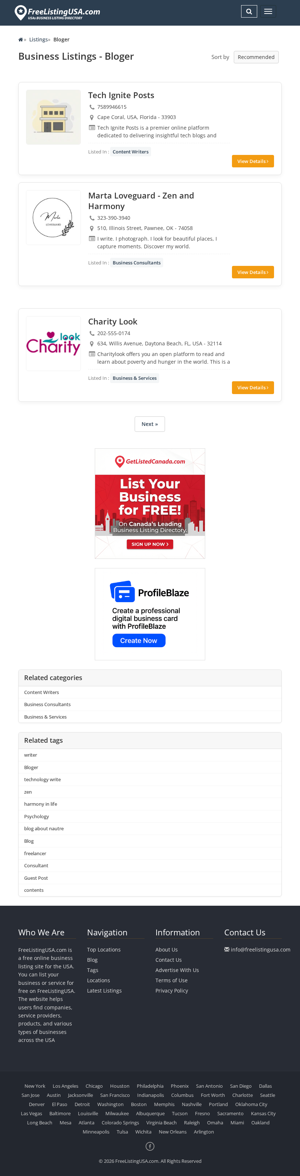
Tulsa (122, 1131)
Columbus (182, 1095)
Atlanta (86, 1122)
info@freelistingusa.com (260, 949)
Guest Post (36, 878)
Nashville (192, 1104)
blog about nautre (44, 828)
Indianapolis (150, 1095)
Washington (110, 1104)
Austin (54, 1095)
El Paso (59, 1104)
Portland (218, 1104)
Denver (37, 1104)
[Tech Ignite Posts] (53, 117)
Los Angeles (65, 1086)
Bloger (31, 767)
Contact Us (168, 959)
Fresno (202, 1113)
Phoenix (180, 1086)
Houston (120, 1086)
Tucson (180, 1113)
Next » (150, 423)
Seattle (267, 1095)
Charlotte (242, 1095)
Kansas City (263, 1113)
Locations (98, 980)
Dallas (265, 1086)
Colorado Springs (120, 1122)
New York (35, 1086)
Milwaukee (117, 1113)
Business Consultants (137, 262)
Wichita (143, 1131)
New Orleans (173, 1131)
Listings (38, 39)
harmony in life (40, 804)
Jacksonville (80, 1095)
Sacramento (230, 1113)
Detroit (82, 1104)
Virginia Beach (161, 1122)
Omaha (215, 1122)
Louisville (88, 1113)
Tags (92, 970)
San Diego (241, 1086)
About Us (166, 949)
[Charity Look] (53, 343)
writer (30, 755)
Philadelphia (150, 1086)
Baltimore (60, 1113)
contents (34, 890)
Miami (237, 1122)
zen (28, 792)
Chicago (94, 1086)
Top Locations (104, 949)
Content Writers (131, 151)
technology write (42, 779)
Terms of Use (171, 980)
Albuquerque (150, 1113)
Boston (139, 1104)
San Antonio (209, 1086)
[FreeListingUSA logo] (56, 12)
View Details (252, 161)
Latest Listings (104, 990)
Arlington (204, 1131)
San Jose (31, 1095)
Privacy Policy (171, 990)
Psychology (36, 816)
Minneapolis (96, 1131)
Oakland (260, 1122)
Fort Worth (213, 1095)
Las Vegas (31, 1113)
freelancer (35, 853)
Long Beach (39, 1122)
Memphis (164, 1104)
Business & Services (135, 378)
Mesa (65, 1122)
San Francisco (115, 1095)
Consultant (36, 865)
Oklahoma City (251, 1104)
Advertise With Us (177, 970)
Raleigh (192, 1122)
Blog (29, 841)
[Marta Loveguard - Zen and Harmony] (53, 217)
